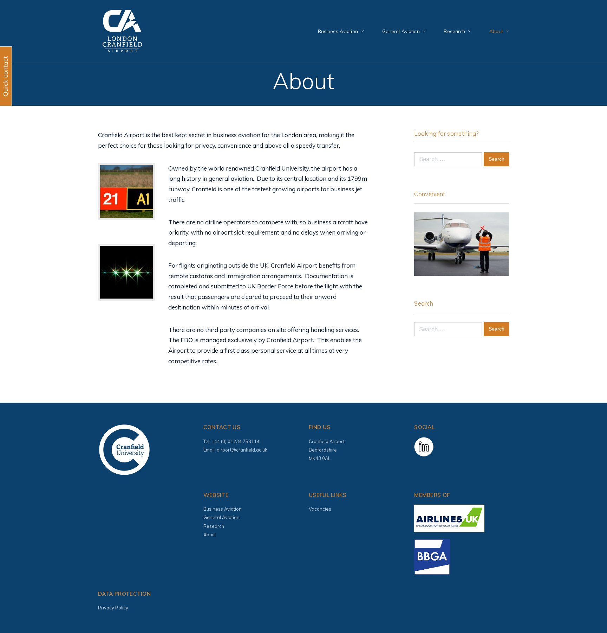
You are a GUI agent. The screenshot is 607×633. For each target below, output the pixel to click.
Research (454, 31)
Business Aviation (338, 31)
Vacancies (320, 509)
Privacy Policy (113, 607)
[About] (584, 610)
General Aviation (401, 31)
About (496, 31)
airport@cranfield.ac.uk (242, 450)
